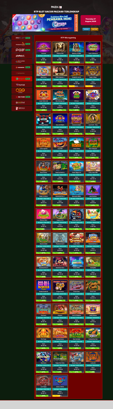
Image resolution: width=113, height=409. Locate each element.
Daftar (94, 29)
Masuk (86, 29)
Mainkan (43, 52)
